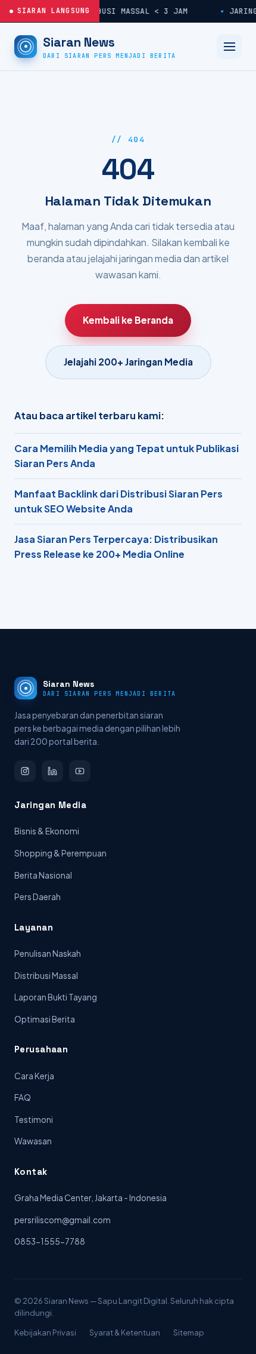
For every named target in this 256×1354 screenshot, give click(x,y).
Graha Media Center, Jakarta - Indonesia (90, 1198)
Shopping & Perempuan (60, 853)
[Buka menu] (229, 46)
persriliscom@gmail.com (62, 1220)
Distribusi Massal (46, 976)
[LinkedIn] (52, 771)
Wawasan (33, 1141)
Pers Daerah (37, 897)
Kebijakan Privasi (45, 1332)
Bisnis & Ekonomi (46, 831)
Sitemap (188, 1332)
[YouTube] (79, 771)
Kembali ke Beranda (128, 320)
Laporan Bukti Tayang (55, 997)
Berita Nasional (43, 875)
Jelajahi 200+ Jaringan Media (128, 361)
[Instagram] (25, 771)
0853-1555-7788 (49, 1241)
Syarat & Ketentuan (124, 1332)
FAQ (22, 1097)
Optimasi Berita (44, 1019)
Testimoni (33, 1119)
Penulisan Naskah (47, 953)
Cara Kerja (34, 1076)
